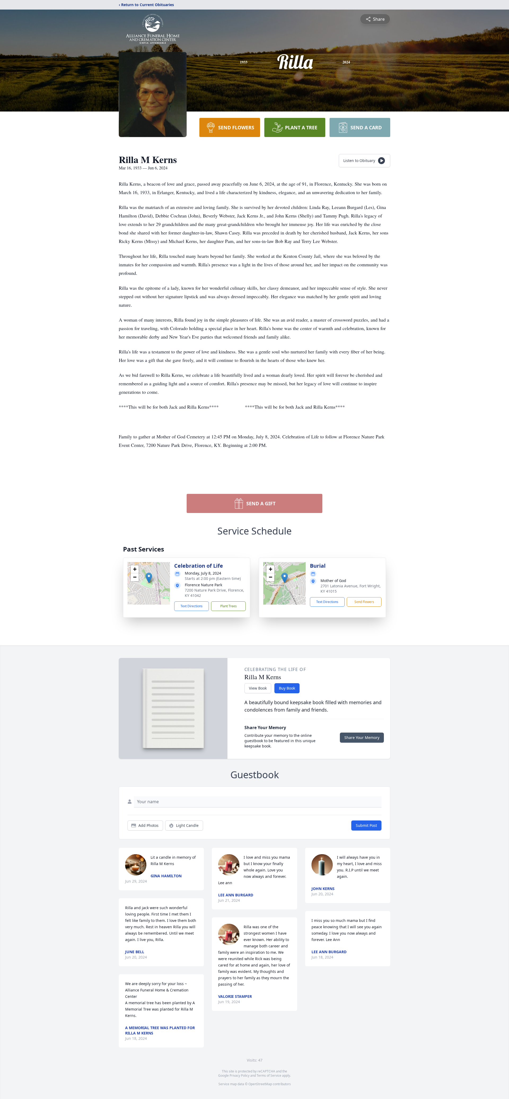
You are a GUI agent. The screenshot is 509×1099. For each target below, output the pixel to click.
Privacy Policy (239, 1075)
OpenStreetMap (260, 1084)
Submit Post (366, 825)
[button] (149, 577)
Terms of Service (269, 1075)
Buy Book (287, 688)
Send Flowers (364, 602)
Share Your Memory (361, 737)
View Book (258, 688)
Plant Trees (228, 606)
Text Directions (192, 606)
